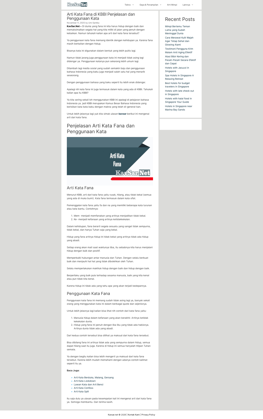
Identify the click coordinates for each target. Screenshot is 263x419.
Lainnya (186, 4)
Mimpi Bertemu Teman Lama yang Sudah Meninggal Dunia (177, 30)
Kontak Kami (134, 414)
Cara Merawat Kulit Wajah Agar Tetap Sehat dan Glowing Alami (179, 41)
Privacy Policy (148, 414)
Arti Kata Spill (81, 391)
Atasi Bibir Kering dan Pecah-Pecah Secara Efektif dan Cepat (180, 60)
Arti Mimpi (172, 4)
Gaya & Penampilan (149, 4)
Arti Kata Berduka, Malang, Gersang (94, 377)
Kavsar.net (113, 414)
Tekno (128, 4)
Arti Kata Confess (83, 388)
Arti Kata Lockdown (85, 381)
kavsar (123, 113)
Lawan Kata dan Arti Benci (88, 384)
